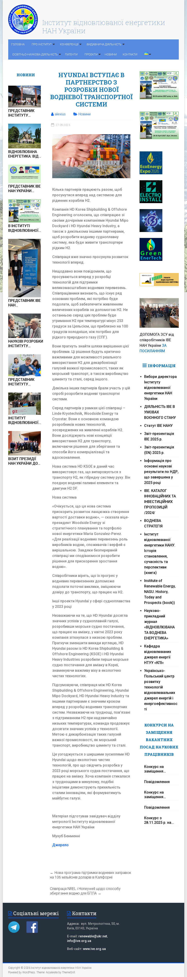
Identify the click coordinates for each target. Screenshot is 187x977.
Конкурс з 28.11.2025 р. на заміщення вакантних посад (159, 820)
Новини (111, 54)
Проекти (91, 54)
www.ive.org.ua (94, 949)
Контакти (130, 54)
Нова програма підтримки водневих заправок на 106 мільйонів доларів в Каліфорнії (90, 875)
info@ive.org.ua (79, 941)
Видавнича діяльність (104, 44)
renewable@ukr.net (92, 936)
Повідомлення (157, 782)
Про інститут (42, 44)
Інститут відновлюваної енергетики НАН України (103, 26)
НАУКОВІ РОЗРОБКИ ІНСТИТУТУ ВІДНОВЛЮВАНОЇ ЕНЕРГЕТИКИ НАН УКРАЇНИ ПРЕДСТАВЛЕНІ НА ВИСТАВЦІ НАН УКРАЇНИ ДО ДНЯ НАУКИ (25, 343)
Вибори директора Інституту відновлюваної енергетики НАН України (160, 387)
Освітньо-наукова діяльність (35, 54)
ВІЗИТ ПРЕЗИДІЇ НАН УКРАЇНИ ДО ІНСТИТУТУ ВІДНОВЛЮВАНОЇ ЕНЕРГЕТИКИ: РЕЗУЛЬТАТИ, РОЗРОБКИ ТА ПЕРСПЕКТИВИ (23, 461)
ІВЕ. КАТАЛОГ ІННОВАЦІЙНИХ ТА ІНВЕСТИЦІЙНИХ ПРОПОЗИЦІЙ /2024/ (160, 501)
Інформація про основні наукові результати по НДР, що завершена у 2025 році (161, 471)
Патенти (71, 54)
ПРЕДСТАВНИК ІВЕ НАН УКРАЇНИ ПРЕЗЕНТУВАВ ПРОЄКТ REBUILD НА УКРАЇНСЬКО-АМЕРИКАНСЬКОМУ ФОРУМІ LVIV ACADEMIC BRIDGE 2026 (25, 188)
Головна (18, 44)
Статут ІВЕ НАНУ (158, 425)
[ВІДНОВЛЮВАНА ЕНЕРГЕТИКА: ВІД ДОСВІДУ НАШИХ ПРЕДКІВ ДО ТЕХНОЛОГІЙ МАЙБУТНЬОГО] (24, 136)
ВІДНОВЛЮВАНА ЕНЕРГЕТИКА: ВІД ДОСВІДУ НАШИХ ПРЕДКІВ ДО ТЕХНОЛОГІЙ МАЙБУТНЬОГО (23, 154)
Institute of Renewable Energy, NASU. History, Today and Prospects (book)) (160, 592)
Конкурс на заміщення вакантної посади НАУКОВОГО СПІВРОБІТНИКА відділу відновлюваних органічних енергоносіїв (159, 769)
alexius (60, 114)
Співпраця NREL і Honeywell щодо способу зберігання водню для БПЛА (85, 891)
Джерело (60, 845)
